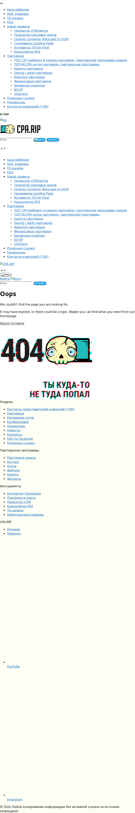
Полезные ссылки (21, 98)
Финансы (14, 479)
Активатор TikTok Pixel (31, 47)
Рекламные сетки (20, 417)
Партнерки (15, 56)
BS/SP (18, 89)
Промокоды (16, 102)
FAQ (10, 22)
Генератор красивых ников (35, 35)
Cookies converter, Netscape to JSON (41, 39)
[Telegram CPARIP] (1, 144)
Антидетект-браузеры (24, 493)
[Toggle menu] (1, 3)
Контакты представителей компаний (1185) (40, 409)
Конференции (18, 422)
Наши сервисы (18, 26)
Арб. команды (18, 14)
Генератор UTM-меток (31, 30)
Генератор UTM (19, 502)
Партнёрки (15, 413)
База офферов (18, 9)
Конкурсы (14, 434)
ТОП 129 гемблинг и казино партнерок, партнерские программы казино (70, 60)
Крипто (12, 474)
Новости (13, 430)
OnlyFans (21, 94)
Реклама (13, 529)
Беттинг (13, 462)
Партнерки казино (21, 457)
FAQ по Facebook (20, 439)
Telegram (14, 533)
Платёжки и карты (21, 498)
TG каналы (15, 18)
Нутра (11, 466)
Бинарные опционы (29, 85)
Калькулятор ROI (27, 52)
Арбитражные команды (25, 514)
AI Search (53, 139)
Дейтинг (13, 470)
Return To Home (12, 323)
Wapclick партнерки (29, 77)
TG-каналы (15, 510)
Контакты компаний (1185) (27, 106)
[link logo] (11, 264)
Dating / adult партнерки (33, 73)
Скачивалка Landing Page (33, 43)
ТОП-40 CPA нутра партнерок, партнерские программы (56, 64)
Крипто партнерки (28, 68)
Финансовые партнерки (32, 81)
